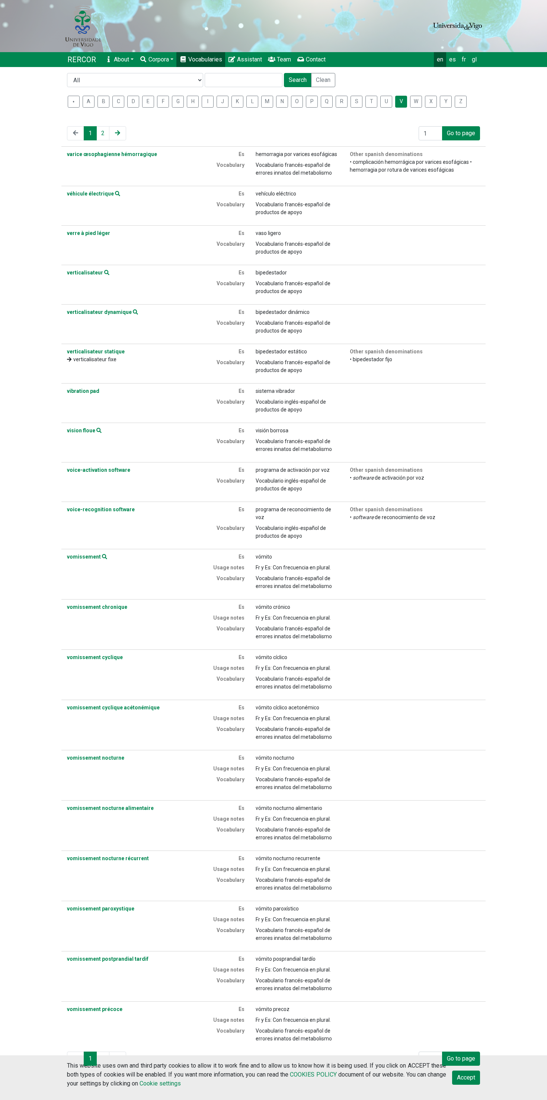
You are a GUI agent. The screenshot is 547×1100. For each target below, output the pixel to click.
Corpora (158, 59)
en (440, 59)
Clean (323, 79)
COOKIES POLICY (313, 1074)
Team (283, 59)
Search (298, 79)
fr (464, 59)
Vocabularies (204, 59)
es (452, 59)
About (120, 59)
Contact (315, 59)
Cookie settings (160, 1083)
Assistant (249, 59)
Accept (466, 1077)
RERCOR (81, 59)
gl (474, 59)
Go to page (461, 133)
